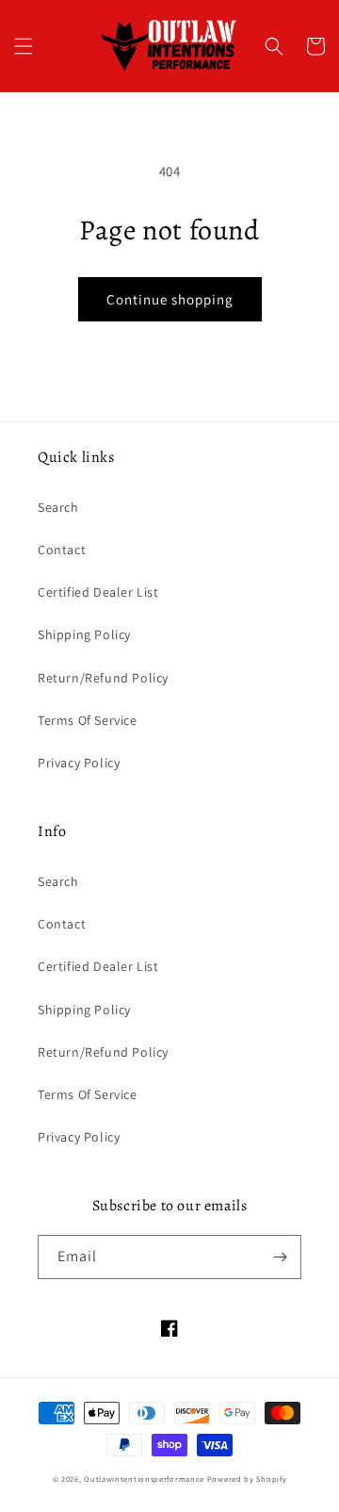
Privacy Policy (79, 762)
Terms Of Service (87, 720)
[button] (23, 46)
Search (58, 507)
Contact (62, 549)
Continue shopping (170, 299)
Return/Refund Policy (103, 677)
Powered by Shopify (247, 1478)
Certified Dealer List (98, 591)
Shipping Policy (84, 634)
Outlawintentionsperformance (144, 1478)
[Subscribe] (279, 1257)
